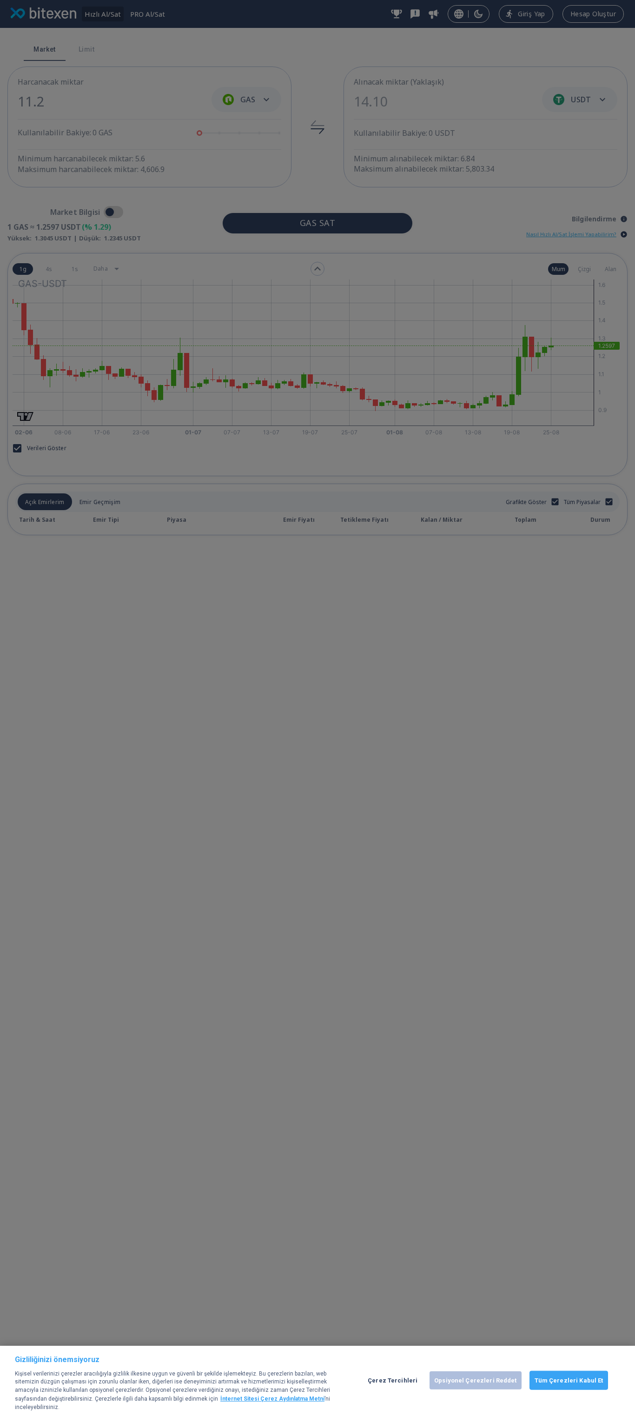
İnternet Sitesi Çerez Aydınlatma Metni (272, 1399)
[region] (317, 1381)
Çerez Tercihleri (392, 1379)
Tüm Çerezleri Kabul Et (569, 1379)
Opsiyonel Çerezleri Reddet (475, 1379)
